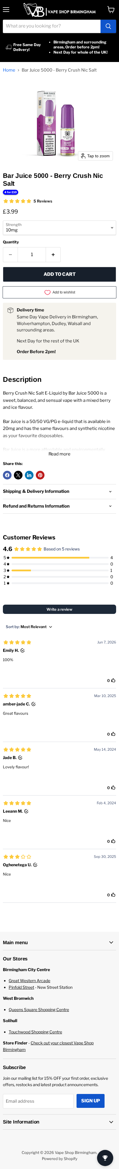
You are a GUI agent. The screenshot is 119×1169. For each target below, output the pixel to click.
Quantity (11, 242)
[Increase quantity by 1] (53, 254)
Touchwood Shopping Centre (35, 1031)
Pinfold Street (21, 987)
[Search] (108, 26)
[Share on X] (18, 475)
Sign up (90, 1101)
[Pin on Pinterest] (40, 475)
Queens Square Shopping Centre (39, 1009)
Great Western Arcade (29, 980)
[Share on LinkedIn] (29, 475)
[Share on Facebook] (7, 475)
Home (9, 70)
